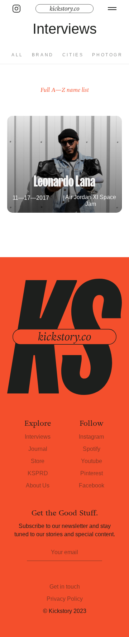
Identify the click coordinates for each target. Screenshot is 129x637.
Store (37, 461)
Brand (43, 54)
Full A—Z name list (64, 90)
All (17, 54)
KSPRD (38, 473)
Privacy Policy (65, 599)
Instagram (91, 437)
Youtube (91, 461)
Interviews (38, 437)
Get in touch (64, 587)
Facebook (91, 485)
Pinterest (91, 473)
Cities (73, 54)
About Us (37, 485)
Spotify (91, 449)
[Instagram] (16, 9)
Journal (37, 449)
